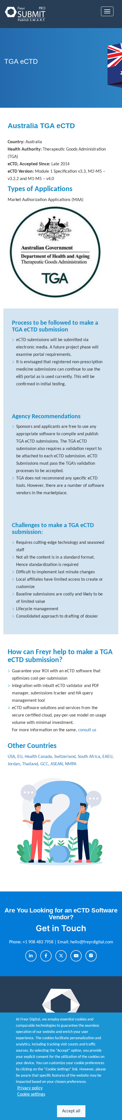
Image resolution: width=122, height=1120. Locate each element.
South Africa (89, 757)
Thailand (30, 764)
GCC (44, 764)
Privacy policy (30, 1088)
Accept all (71, 1111)
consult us (87, 730)
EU (19, 757)
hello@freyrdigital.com (91, 942)
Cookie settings (31, 1094)
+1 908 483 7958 (38, 942)
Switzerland (64, 757)
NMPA (70, 764)
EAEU (107, 757)
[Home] (25, 14)
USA (11, 757)
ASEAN (57, 764)
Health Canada (38, 757)
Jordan (14, 764)
